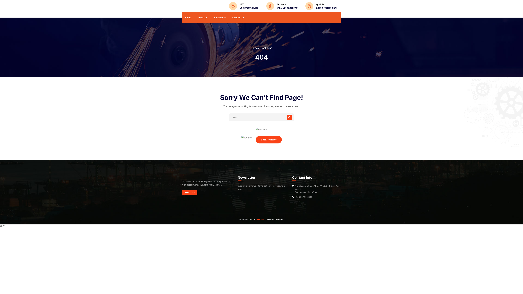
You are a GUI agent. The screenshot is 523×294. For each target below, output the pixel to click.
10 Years (281, 4)
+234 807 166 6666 (303, 197)
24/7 (242, 4)
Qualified (320, 4)
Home (254, 48)
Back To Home (269, 139)
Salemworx (260, 219)
